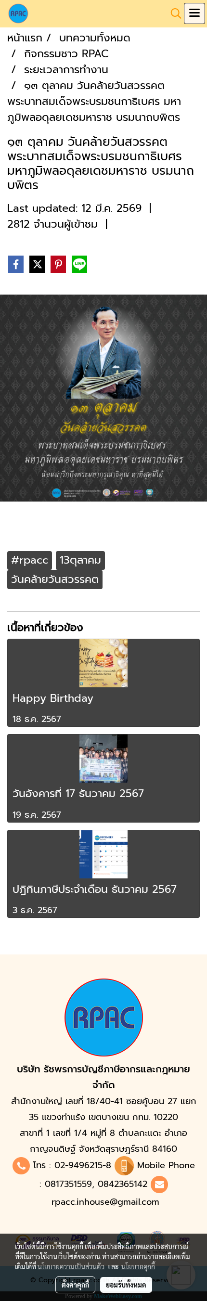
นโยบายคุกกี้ (138, 1266)
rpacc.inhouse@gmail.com (105, 1202)
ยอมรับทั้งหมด (126, 1284)
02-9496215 (78, 1165)
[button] (172, 13)
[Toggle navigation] (194, 13)
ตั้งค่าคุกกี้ (75, 1284)
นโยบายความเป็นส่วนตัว (71, 1266)
